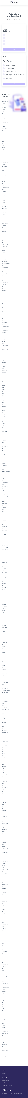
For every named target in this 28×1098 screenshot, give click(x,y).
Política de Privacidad (7, 1085)
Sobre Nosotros (5, 1080)
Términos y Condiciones (8, 1083)
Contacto (4, 1073)
